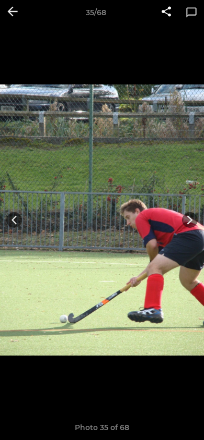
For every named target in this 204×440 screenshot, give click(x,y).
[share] (166, 12)
